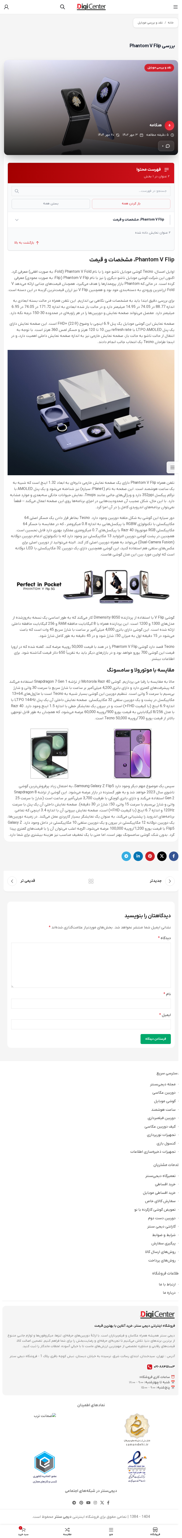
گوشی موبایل (165, 1101)
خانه (171, 23)
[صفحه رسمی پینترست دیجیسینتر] (81, 1503)
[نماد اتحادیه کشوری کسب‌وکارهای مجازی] (44, 1467)
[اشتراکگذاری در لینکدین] (138, 856)
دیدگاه (164, 938)
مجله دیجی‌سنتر (163, 1084)
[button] (89, 220)
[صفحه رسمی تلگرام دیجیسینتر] (74, 1503)
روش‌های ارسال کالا (160, 1252)
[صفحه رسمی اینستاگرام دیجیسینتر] (95, 1503)
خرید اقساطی (165, 1184)
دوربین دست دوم (162, 1218)
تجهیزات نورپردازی (161, 1135)
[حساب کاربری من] (6, 7)
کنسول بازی (166, 1143)
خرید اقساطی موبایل (159, 1192)
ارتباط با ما (167, 1284)
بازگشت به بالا (24, 242)
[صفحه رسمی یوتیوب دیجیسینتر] (88, 1503)
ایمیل (165, 1015)
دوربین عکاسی (164, 1092)
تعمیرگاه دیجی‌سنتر (160, 1176)
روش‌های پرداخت (162, 1260)
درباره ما (169, 1292)
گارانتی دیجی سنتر (161, 1226)
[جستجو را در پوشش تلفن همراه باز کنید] (63, 7)
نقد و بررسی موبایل (150, 23)
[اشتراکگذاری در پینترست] (150, 856)
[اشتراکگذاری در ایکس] (162, 856)
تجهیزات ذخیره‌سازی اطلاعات (153, 1151)
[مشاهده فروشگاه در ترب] (44, 1416)
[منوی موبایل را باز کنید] (176, 7)
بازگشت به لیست (91, 881)
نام (167, 994)
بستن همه (51, 203)
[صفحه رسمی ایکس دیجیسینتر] (102, 1503)
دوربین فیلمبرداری (162, 1118)
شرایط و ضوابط (164, 1235)
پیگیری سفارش (163, 1243)
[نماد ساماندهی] (137, 1429)
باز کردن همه (131, 203)
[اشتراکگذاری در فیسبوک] (173, 856)
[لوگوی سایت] (91, 6)
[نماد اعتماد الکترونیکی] (137, 1467)
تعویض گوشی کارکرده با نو (155, 1209)
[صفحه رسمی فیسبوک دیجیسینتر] (108, 1503)
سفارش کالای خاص (160, 1201)
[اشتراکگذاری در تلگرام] (126, 856)
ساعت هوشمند (163, 1109)
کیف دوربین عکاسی (160, 1126)
